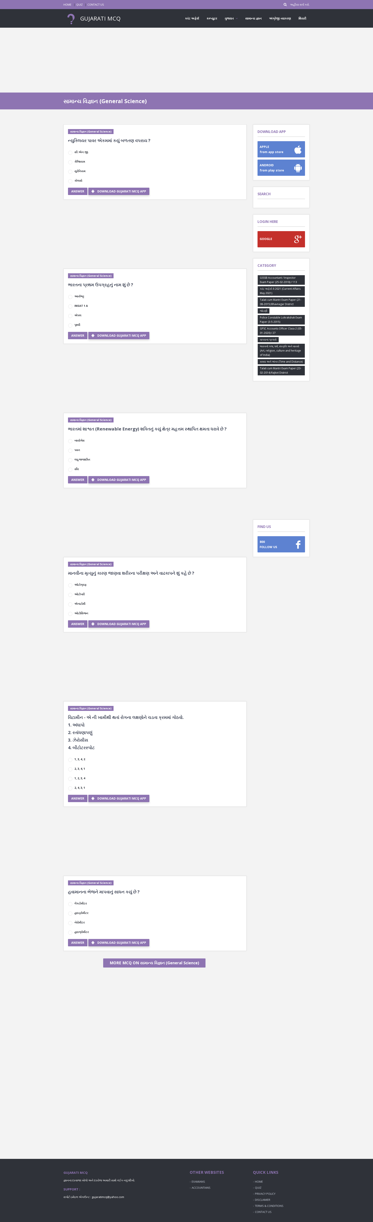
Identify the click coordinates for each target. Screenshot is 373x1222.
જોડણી (263, 311)
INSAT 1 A (81, 306)
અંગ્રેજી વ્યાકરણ (280, 18)
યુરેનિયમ (79, 171)
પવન (77, 450)
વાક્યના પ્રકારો (268, 339)
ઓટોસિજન (81, 613)
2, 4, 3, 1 (79, 788)
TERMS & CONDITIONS (269, 1206)
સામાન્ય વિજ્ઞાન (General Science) (90, 131)
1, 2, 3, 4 (79, 778)
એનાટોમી (79, 604)
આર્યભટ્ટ (79, 296)
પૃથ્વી (77, 325)
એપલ (77, 315)
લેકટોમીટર (80, 903)
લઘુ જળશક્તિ (82, 459)
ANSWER (77, 191)
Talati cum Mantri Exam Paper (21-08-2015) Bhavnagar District (280, 302)
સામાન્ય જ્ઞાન (253, 18)
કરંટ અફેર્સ (192, 18)
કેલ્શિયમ (79, 161)
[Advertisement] (186, 60)
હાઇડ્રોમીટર (81, 913)
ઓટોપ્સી (79, 594)
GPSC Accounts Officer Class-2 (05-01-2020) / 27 (281, 331)
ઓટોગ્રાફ (80, 585)
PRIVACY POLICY (265, 1194)
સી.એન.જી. (81, 152)
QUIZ (79, 4)
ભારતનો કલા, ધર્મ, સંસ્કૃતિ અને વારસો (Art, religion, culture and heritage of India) (280, 350)
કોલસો (78, 180)
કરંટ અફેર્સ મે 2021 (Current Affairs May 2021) (280, 291)
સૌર (76, 469)
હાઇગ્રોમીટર (81, 932)
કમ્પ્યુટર (212, 18)
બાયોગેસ (79, 440)
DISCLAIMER (262, 1200)
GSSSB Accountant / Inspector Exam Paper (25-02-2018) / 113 (278, 280)
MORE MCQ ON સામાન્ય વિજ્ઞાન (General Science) (154, 962)
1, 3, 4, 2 (79, 759)
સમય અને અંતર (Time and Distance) (281, 361)
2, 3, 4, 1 (79, 769)
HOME (67, 4)
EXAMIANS (198, 1182)
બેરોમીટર (79, 922)
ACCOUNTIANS (201, 1188)
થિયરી (302, 18)
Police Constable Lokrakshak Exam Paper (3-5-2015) (281, 320)
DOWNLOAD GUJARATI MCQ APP (121, 191)
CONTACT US (95, 4)
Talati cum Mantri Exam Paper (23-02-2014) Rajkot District (280, 370)
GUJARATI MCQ (100, 18)
